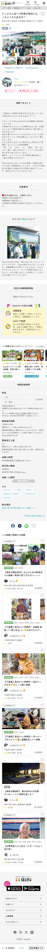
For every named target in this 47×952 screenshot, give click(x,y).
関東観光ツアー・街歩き (22, 8)
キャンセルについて (10, 435)
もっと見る (39, 346)
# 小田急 (18, 490)
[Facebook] (15, 933)
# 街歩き (28, 490)
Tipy (16, 79)
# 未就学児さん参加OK (13, 68)
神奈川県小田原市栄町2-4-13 (14, 508)
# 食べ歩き (7, 490)
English (27, 939)
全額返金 (26, 316)
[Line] (32, 933)
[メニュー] (43, 3)
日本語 (19, 939)
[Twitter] (26, 933)
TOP (4, 8)
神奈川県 (37, 8)
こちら (23, 472)
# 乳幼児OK (9, 72)
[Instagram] (20, 933)
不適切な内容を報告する (34, 516)
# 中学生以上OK (32, 68)
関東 (9, 8)
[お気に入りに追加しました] (42, 14)
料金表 (21, 948)
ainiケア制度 (22, 327)
